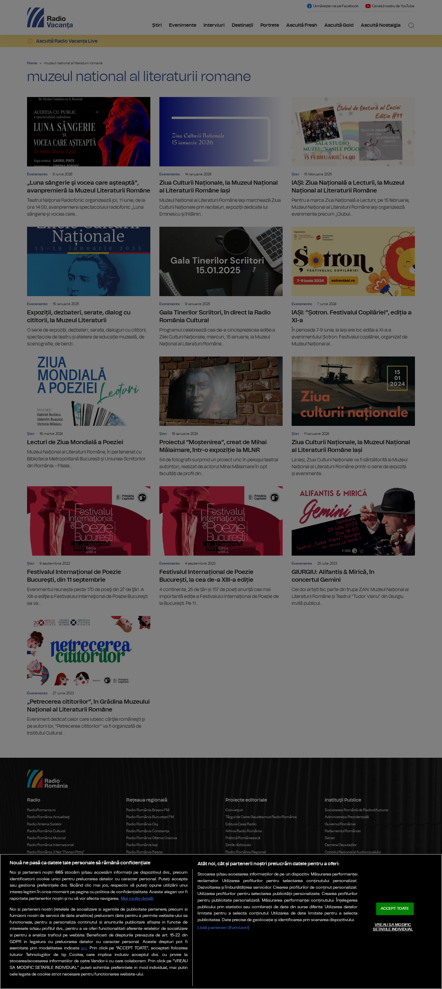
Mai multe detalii (137, 898)
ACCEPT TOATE (395, 909)
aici (84, 948)
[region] (221, 921)
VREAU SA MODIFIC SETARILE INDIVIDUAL (393, 927)
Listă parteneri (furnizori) (224, 927)
